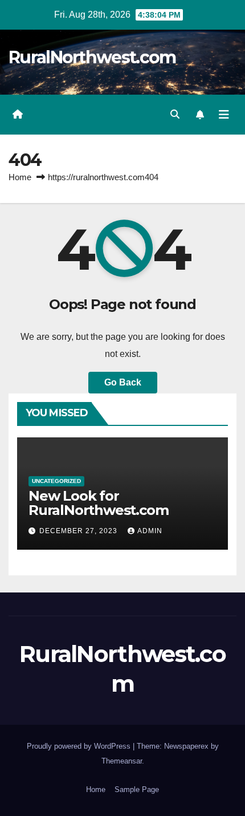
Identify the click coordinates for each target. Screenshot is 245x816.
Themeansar (121, 761)
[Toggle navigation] (223, 114)
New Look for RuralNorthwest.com (98, 503)
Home (20, 177)
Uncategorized (56, 481)
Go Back (122, 382)
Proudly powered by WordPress (80, 746)
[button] (174, 114)
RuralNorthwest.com (92, 57)
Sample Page (137, 789)
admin (149, 531)
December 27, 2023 (79, 531)
